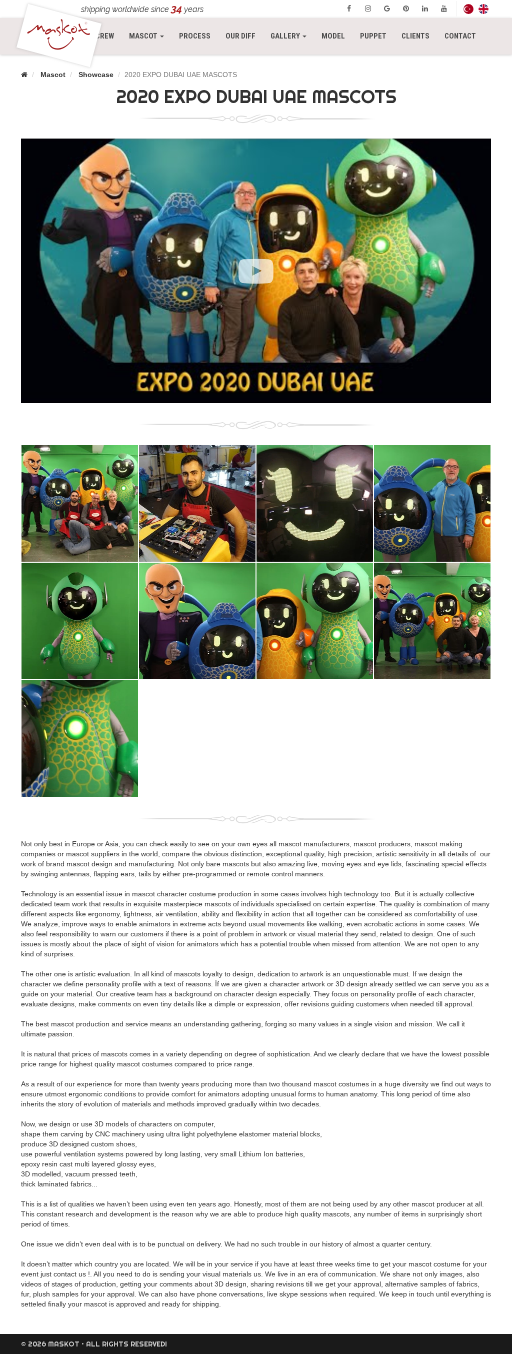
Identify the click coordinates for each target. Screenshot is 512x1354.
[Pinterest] (406, 8)
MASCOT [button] (150, 36)
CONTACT (460, 36)
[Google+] (387, 8)
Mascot (53, 75)
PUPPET (373, 36)
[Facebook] (349, 8)
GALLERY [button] (286, 36)
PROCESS (194, 36)
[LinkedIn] (425, 8)
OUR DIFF (241, 36)
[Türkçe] (469, 9)
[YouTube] (444, 8)
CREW (105, 36)
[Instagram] (368, 8)
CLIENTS (416, 36)
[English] (483, 9)
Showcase (96, 75)
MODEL (333, 36)
